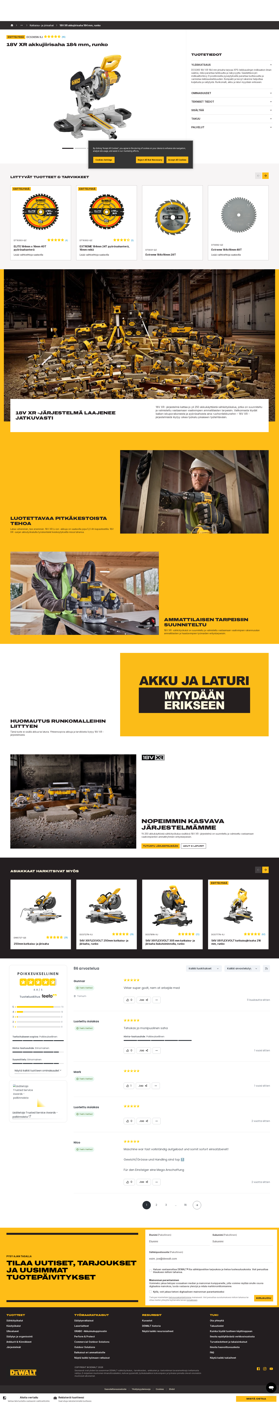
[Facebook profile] (258, 1368)
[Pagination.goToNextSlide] (265, 870)
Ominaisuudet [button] (201, 93)
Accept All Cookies (177, 160)
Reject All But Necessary (150, 160)
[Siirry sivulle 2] (80, 148)
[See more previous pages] (21, 25)
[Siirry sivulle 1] (67, 148)
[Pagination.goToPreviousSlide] (258, 870)
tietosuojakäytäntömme (180, 1297)
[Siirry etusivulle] (23, 1372)
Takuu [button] (195, 118)
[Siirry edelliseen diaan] (258, 175)
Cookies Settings (104, 160)
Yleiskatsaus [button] (201, 64)
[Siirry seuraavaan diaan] (265, 175)
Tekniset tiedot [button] (202, 101)
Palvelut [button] (197, 127)
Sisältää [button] (197, 110)
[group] (26, 1399)
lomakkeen (192, 1300)
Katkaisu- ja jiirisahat (42, 25)
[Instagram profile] (264, 1368)
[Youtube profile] (271, 1368)
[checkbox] (150, 1270)
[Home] (12, 25)
